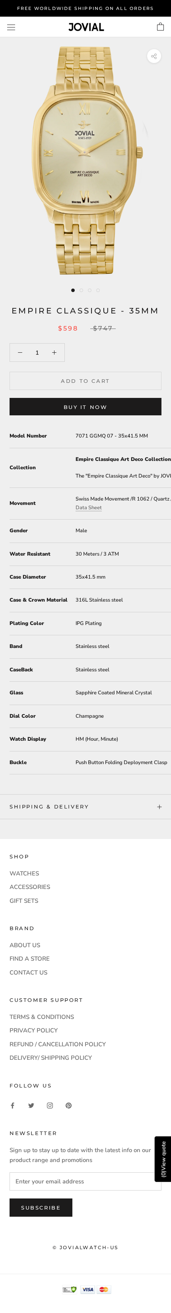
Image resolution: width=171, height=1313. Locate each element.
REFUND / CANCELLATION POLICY (58, 1044)
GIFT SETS (24, 901)
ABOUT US (25, 945)
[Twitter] (31, 1105)
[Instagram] (50, 1105)
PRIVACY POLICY (34, 1030)
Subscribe (41, 1207)
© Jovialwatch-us (85, 1247)
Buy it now (86, 407)
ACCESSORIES (30, 887)
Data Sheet (89, 507)
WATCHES (24, 873)
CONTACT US (28, 973)
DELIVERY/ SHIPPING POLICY (51, 1058)
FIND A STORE (30, 959)
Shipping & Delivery (49, 806)
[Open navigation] (11, 27)
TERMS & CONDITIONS (42, 1017)
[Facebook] (13, 1105)
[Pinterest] (69, 1105)
